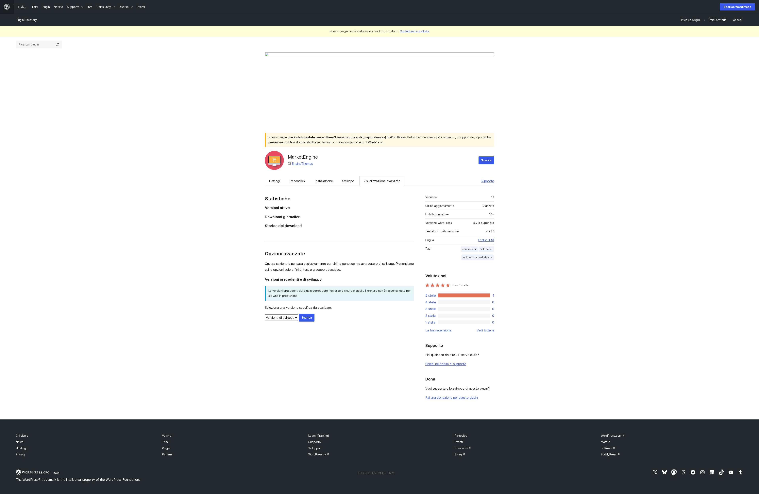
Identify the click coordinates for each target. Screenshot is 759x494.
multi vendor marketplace (478, 257)
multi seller (486, 249)
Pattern (167, 454)
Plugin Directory (26, 20)
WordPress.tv (318, 454)
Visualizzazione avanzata (381, 181)
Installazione (324, 181)
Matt (605, 442)
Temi (165, 442)
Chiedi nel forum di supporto (445, 364)
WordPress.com (613, 435)
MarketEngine (303, 157)
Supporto (487, 181)
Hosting (21, 448)
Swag (460, 454)
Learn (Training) (318, 435)
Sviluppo (348, 181)
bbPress (608, 448)
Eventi (459, 442)
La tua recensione (438, 330)
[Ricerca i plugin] (58, 44)
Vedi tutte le (485, 330)
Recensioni (297, 181)
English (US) (486, 240)
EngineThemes (302, 164)
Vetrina (166, 435)
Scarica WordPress (737, 7)
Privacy (20, 454)
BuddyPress (610, 454)
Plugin (166, 448)
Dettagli (274, 181)
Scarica (486, 160)
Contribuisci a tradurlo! (415, 31)
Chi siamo (22, 435)
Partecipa (461, 435)
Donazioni (463, 448)
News (19, 442)
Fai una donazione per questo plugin (451, 397)
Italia (56, 472)
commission (469, 249)
